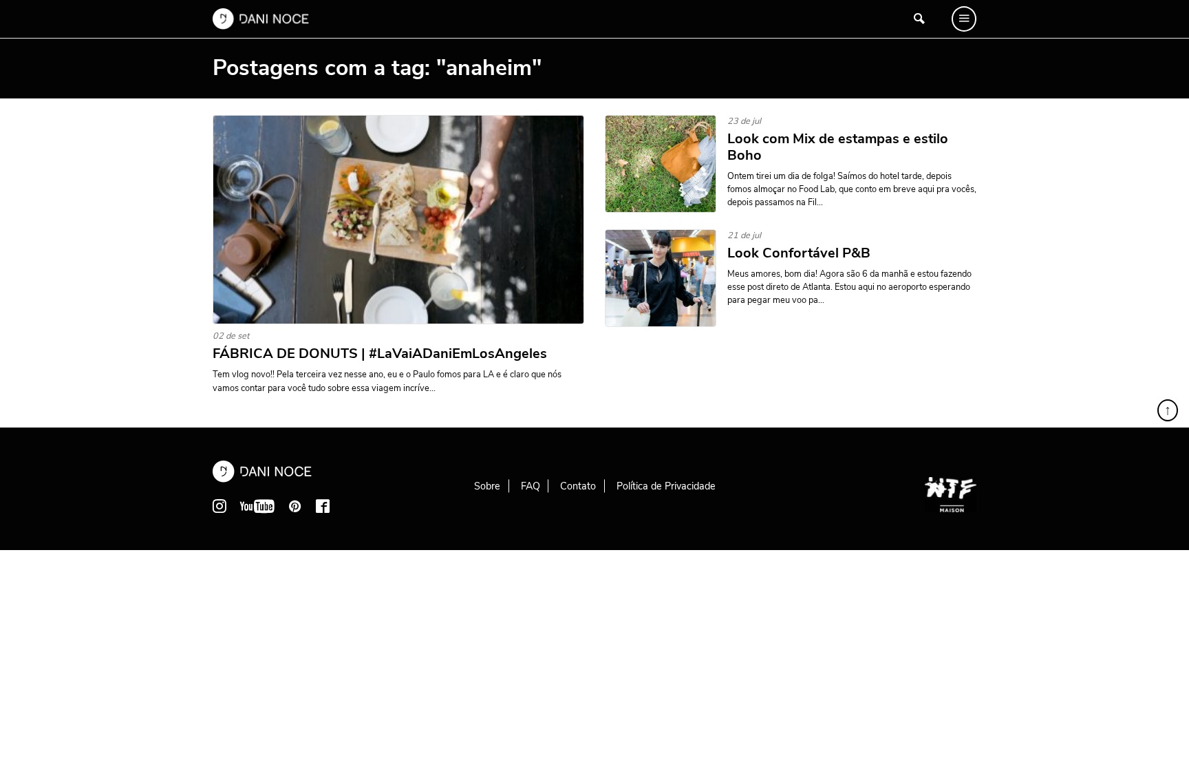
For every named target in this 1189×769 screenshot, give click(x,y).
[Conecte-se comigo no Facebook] (323, 506)
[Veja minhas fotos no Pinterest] (295, 506)
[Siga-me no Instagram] (219, 506)
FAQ (530, 486)
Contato (578, 486)
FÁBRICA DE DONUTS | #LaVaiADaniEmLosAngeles (380, 354)
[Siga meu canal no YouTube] (257, 506)
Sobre (487, 486)
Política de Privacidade (666, 486)
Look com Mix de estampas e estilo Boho (837, 147)
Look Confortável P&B (798, 253)
